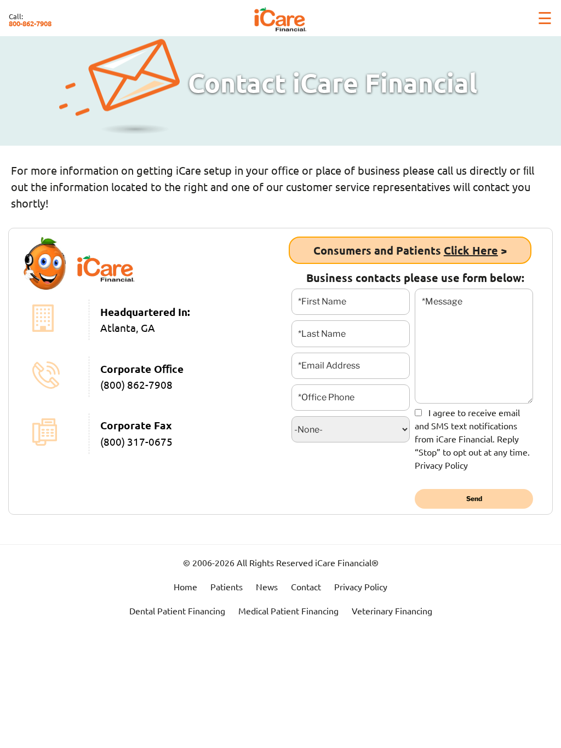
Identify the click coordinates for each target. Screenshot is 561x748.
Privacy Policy (441, 464)
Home (185, 586)
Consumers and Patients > (410, 250)
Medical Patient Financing (288, 610)
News (267, 586)
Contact (306, 586)
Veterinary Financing (392, 610)
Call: (30, 19)
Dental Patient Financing (177, 610)
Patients (226, 586)
